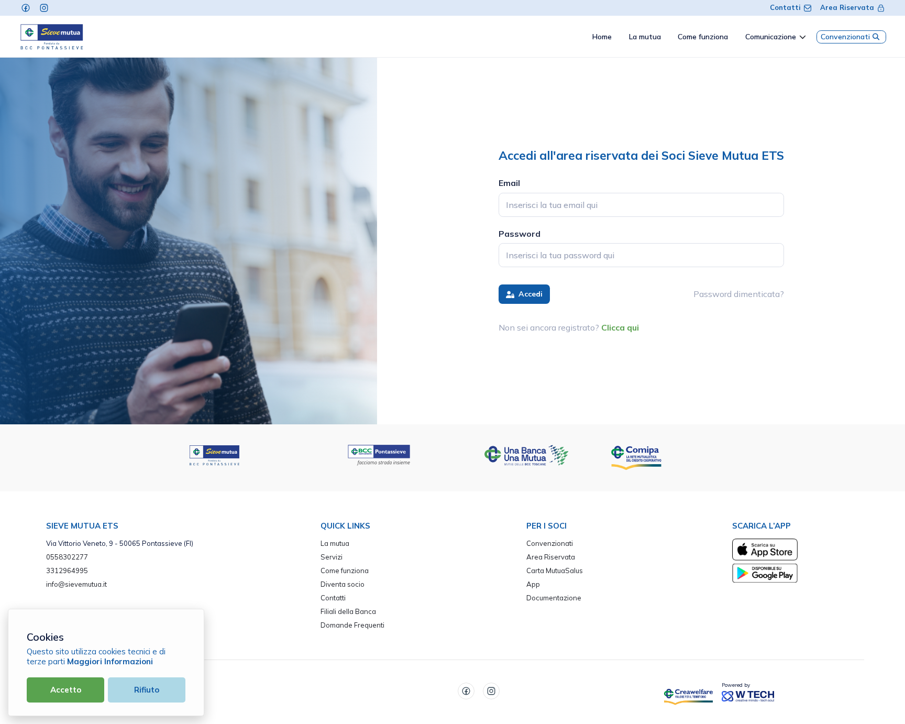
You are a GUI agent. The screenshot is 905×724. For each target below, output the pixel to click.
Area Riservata (847, 7)
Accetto (65, 690)
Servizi (332, 557)
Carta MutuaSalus (554, 570)
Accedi (529, 294)
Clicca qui (620, 327)
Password (519, 233)
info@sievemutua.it (76, 584)
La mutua (335, 543)
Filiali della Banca (348, 611)
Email (509, 183)
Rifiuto (146, 690)
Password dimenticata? (738, 294)
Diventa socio (343, 584)
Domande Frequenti (352, 625)
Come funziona (345, 570)
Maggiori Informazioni (110, 661)
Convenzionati (845, 36)
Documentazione (553, 598)
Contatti (785, 7)
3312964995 (67, 570)
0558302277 (67, 557)
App (533, 584)
